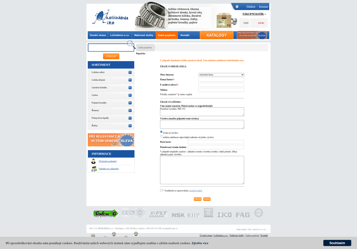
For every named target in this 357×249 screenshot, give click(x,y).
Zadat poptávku (167, 35)
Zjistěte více (200, 243)
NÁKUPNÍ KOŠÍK (253, 14)
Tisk (249, 229)
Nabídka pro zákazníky (109, 168)
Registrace (263, 6)
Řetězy (95, 125)
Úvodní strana (98, 35)
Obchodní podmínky (108, 161)
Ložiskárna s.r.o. (119, 35)
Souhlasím (337, 243)
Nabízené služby (143, 35)
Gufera (95, 95)
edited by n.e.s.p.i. (260, 229)
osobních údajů (195, 190)
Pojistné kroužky (99, 102)
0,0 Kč (261, 23)
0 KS (246, 23)
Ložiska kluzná (98, 80)
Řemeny (95, 110)
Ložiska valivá (98, 72)
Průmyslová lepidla (100, 118)
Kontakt (185, 35)
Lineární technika (99, 87)
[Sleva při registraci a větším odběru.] (111, 145)
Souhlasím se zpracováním (182, 190)
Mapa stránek (241, 229)
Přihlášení (251, 6)
